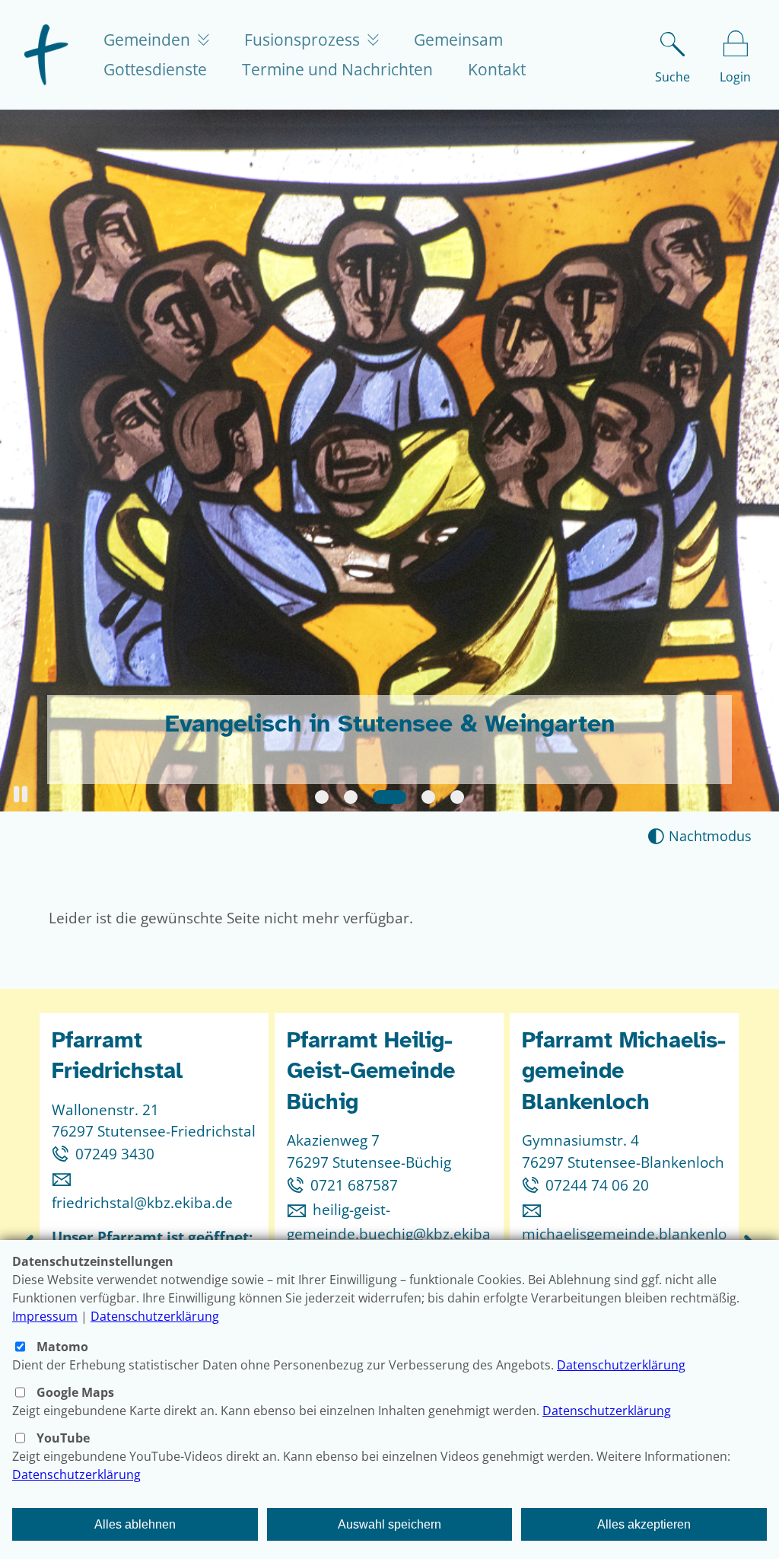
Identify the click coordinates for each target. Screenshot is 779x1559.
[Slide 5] (457, 797)
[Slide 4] (428, 797)
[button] (20, 794)
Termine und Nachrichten (337, 69)
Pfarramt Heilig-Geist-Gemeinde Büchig (371, 1071)
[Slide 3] (389, 797)
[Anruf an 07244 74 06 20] (533, 1185)
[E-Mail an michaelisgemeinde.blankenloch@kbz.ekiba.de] (535, 1209)
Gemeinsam (458, 39)
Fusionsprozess (304, 39)
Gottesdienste (155, 69)
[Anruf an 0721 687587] (298, 1185)
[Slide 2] (350, 797)
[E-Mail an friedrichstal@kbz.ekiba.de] (65, 1178)
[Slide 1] (321, 797)
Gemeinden (148, 39)
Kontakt (497, 69)
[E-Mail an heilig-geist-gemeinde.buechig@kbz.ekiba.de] (300, 1209)
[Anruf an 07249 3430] (63, 1153)
